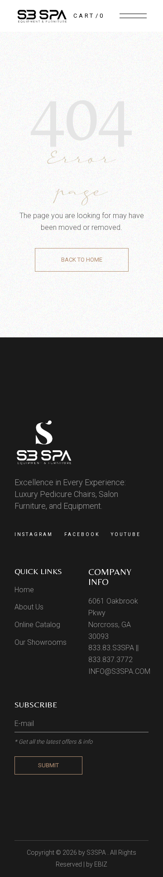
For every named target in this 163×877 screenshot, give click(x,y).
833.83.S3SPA (111, 647)
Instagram (33, 534)
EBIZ (100, 864)
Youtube (126, 534)
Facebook (82, 534)
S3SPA (96, 852)
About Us (28, 607)
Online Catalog (37, 624)
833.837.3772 (110, 659)
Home (24, 589)
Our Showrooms (40, 642)
